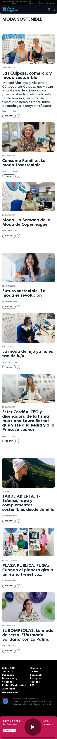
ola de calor (30, 2)
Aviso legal (8, 688)
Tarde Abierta (8, 67)
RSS (32, 685)
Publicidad (8, 674)
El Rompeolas (8, 155)
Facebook (35, 674)
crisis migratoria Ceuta (19, 2)
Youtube (35, 681)
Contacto (35, 668)
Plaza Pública (8, 215)
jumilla (5, 491)
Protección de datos (14, 685)
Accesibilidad (10, 692)
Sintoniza (7, 671)
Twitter (34, 671)
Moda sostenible (10, 560)
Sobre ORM (8, 668)
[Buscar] (53, 9)
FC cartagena (50, 2)
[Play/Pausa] (33, 727)
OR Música (47, 725)
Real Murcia (40, 2)
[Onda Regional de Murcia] (9, 9)
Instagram (36, 678)
